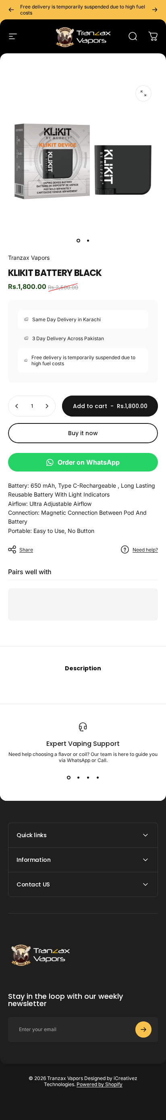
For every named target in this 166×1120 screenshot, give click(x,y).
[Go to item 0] (78, 240)
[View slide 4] (97, 778)
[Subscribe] (143, 1029)
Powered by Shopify (99, 1084)
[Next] (155, 9)
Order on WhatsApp (89, 462)
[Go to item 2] (88, 240)
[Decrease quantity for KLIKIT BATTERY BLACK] (16, 406)
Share (26, 550)
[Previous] (11, 9)
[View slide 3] (88, 778)
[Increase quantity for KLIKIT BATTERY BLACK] (46, 406)
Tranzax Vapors (29, 257)
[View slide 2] (78, 778)
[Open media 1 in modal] (143, 93)
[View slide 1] (68, 778)
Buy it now (83, 433)
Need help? (145, 550)
